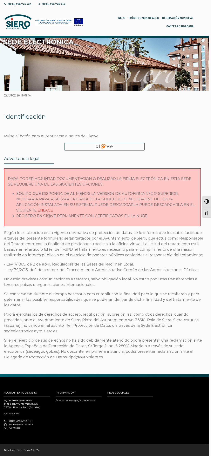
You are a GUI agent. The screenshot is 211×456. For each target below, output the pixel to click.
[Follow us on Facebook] (172, 4)
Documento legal (67, 400)
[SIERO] (18, 22)
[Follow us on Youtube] (193, 4)
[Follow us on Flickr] (179, 4)
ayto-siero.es (11, 413)
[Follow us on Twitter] (186, 4)
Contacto (14, 427)
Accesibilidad (87, 400)
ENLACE (45, 210)
